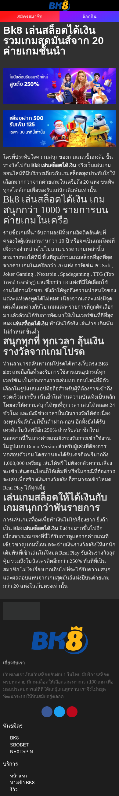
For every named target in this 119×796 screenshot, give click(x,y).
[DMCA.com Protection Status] (21, 611)
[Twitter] (59, 711)
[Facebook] (46, 711)
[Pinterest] (72, 711)
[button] (12, 5)
